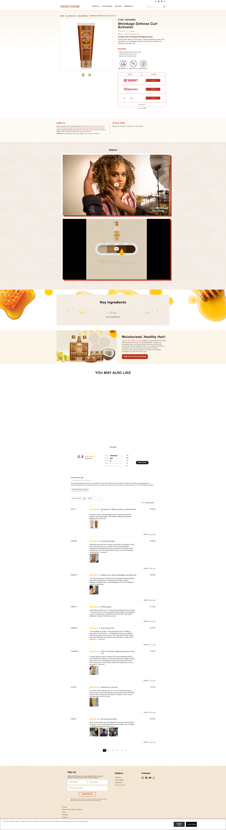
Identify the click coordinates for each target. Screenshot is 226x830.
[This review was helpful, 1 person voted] (150, 645)
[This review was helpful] (150, 681)
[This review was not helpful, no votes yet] (153, 535)
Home (62, 16)
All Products (71, 16)
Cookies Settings (191, 824)
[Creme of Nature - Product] (70, 6)
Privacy (64, 807)
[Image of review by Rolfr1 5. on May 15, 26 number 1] (94, 524)
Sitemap (65, 815)
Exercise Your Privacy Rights (72, 809)
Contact (65, 817)
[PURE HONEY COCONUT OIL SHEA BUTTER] (113, 310)
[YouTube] (161, 1)
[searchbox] (77, 498)
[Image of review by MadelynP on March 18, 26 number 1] (94, 590)
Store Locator (120, 785)
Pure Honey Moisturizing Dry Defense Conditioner (88, 128)
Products (95, 6)
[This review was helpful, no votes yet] (150, 535)
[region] (113, 824)
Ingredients (128, 6)
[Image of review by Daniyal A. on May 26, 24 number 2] (103, 732)
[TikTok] (164, 1)
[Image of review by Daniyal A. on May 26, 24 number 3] (113, 732)
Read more (104, 552)
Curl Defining (83, 16)
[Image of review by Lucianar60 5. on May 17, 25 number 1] (94, 670)
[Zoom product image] (86, 45)
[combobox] (154, 6)
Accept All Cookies (179, 824)
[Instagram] (155, 1)
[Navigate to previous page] (100, 750)
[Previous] (68, 310)
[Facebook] (158, 1)
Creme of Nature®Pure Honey (131, 340)
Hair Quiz (118, 6)
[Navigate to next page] (125, 750)
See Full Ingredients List (113, 317)
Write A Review (142, 462)
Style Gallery (107, 6)
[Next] (157, 310)
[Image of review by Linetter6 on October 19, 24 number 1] (94, 702)
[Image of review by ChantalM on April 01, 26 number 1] (94, 558)
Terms (64, 812)
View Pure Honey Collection (135, 356)
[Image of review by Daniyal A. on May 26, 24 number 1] (94, 732)
